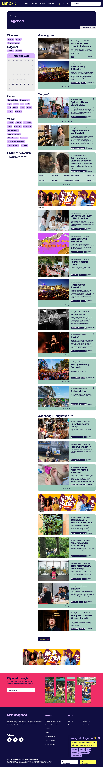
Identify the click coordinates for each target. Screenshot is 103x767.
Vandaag (11, 39)
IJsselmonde (27, 126)
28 (25, 84)
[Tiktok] (21, 739)
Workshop (18, 111)
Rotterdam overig (13, 130)
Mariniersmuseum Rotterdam (79, 117)
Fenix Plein (75, 275)
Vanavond (81, 749)
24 (9, 84)
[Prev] (9, 55)
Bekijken (90, 57)
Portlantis (74, 484)
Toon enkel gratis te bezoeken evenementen (18, 157)
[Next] (32, 55)
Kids (9, 108)
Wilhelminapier (76, 82)
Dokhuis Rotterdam (77, 437)
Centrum (11, 123)
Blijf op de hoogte (50, 736)
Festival (16, 104)
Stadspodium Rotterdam (78, 460)
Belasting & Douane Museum (79, 171)
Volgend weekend (84, 752)
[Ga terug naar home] (9, 3)
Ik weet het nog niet (77, 755)
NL (63, 3)
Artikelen (42, 3)
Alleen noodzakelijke (66, 762)
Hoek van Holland (13, 145)
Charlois (18, 123)
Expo (9, 104)
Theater (29, 108)
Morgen (18, 39)
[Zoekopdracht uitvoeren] (99, 4)
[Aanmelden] (33, 690)
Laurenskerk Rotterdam (78, 148)
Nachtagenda (86, 721)
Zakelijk (47, 733)
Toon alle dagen (66, 87)
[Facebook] (15, 739)
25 (13, 84)
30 (32, 84)
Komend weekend (13, 43)
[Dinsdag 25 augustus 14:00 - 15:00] (66, 180)
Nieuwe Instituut (76, 579)
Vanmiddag (74, 749)
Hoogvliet (24, 145)
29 (28, 84)
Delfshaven (27, 123)
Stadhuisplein (75, 377)
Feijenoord (17, 126)
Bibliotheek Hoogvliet (77, 229)
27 (21, 84)
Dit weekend (75, 752)
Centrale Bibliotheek (77, 252)
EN (67, 3)
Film (22, 104)
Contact (47, 729)
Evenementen (24, 100)
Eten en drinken (13, 100)
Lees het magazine (50, 744)
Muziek (15, 108)
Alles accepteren (85, 762)
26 (17, 84)
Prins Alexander (13, 138)
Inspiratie (34, 3)
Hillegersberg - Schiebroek (16, 142)
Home (12, 16)
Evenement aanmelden (89, 27)
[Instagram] (9, 739)
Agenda (26, 3)
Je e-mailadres (13, 690)
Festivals (70, 721)
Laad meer (42, 639)
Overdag (10, 51)
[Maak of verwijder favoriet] (93, 40)
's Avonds (19, 51)
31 (9, 89)
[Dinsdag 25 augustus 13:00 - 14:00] (66, 175)
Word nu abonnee (50, 740)
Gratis (28, 104)
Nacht (22, 108)
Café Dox (74, 351)
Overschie (23, 138)
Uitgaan (10, 111)
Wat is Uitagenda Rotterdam (53, 721)
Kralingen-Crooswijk (14, 134)
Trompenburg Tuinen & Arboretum (80, 533)
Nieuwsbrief (51, 3)
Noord (10, 126)
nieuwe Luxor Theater (77, 327)
